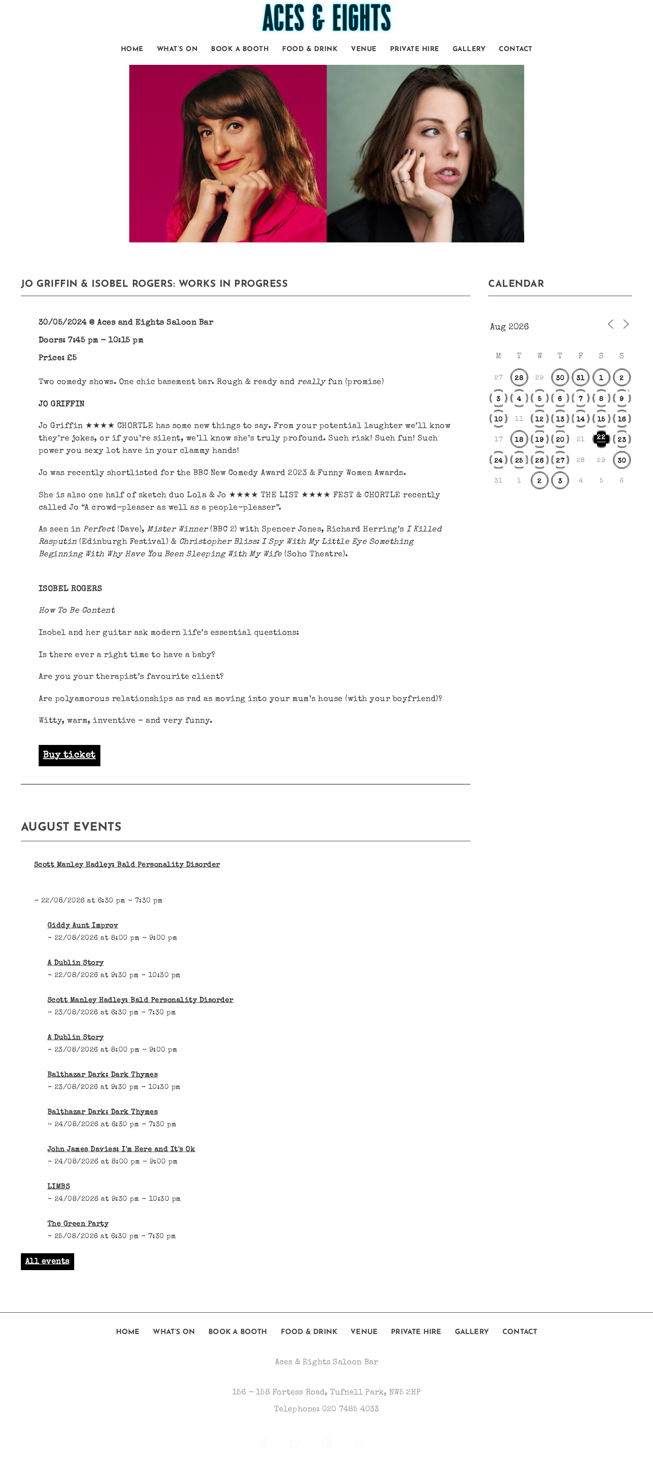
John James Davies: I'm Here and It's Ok (121, 1149)
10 (498, 419)
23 (622, 440)
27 (560, 461)
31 (581, 378)
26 (539, 461)
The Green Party (78, 1224)
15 (601, 419)
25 (519, 461)
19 (539, 440)
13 (560, 419)
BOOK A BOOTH (240, 49)
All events (47, 1262)
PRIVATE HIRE (414, 49)
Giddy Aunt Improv (83, 926)
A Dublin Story (76, 963)
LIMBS (59, 1187)
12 (539, 419)
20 (560, 440)
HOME (132, 49)
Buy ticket (69, 755)
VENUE (364, 49)
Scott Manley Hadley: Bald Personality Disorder (127, 865)
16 (622, 419)
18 (519, 440)
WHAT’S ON (177, 49)
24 (498, 461)
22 (601, 437)
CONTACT (516, 49)
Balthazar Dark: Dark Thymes (103, 1075)
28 (519, 378)
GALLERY (469, 49)
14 (581, 419)
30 (560, 378)
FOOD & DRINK (310, 49)
